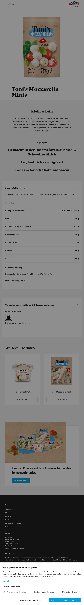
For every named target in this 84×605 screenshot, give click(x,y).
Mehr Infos (7, 581)
